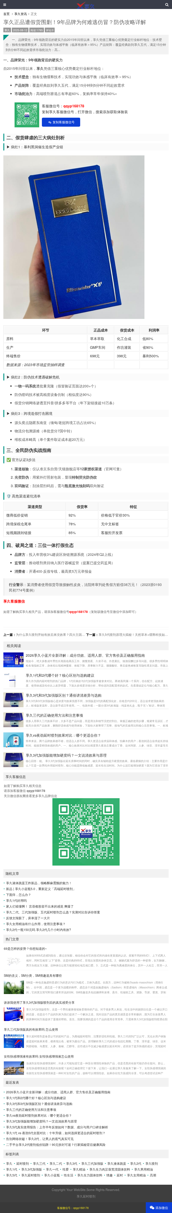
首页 (6, 13)
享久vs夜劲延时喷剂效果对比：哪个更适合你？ (39, 1115)
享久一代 (52, 1169)
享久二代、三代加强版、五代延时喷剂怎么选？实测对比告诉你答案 (53, 912)
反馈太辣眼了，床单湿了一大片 (28, 918)
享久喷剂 (151, 1163)
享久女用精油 (136, 1175)
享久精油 (79, 1169)
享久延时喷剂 (30, 1175)
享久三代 (39, 1163)
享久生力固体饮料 (89, 1175)
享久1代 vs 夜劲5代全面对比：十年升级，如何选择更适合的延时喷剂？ (55, 1133)
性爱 (65, 1169)
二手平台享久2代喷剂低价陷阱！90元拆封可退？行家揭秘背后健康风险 (55, 1144)
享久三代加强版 (92, 1163)
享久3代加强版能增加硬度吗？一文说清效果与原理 (41, 1121)
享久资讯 (20, 13)
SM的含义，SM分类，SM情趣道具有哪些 (33, 975)
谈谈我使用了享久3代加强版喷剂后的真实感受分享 (39, 1002)
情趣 (109, 1175)
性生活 (68, 1175)
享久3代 (71, 1163)
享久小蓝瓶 (52, 1175)
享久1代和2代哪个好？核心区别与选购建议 (36, 1098)
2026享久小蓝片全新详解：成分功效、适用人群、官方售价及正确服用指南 (58, 1092)
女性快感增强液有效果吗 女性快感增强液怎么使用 (39, 1056)
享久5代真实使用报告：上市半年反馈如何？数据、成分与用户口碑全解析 (57, 1127)
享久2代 (135, 1163)
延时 (120, 1175)
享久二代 (55, 1163)
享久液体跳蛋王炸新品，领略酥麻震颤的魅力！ (39, 883)
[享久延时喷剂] (86, 4)
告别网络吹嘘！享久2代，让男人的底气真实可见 (40, 1138)
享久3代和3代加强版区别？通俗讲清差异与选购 (39, 1103)
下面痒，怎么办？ (18, 894)
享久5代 (11, 1175)
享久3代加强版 (31, 1169)
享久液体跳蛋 (116, 1163)
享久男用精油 (143, 1169)
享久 (7, 30)
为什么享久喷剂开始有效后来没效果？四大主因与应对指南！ (58, 634)
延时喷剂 (22, 1163)
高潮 (153, 1175)
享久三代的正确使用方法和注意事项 (31, 1109)
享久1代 (11, 1169)
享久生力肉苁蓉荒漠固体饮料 (109, 1169)
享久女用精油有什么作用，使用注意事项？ (36, 923)
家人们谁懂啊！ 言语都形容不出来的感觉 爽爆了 (40, 906)
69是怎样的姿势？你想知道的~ (25, 948)
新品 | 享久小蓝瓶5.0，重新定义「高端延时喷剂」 (41, 888)
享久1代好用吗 (16, 900)
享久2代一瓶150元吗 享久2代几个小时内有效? (38, 929)
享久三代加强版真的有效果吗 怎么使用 (31, 1029)
